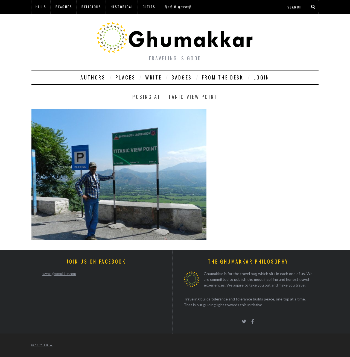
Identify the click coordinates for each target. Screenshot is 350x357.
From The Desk (223, 77)
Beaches (64, 6)
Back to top (40, 345)
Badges (181, 77)
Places (125, 77)
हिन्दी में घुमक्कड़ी (178, 6)
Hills (41, 6)
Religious (91, 6)
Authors (92, 77)
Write (153, 77)
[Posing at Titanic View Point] (118, 238)
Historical (122, 6)
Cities (149, 6)
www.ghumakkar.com (59, 273)
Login (261, 77)
